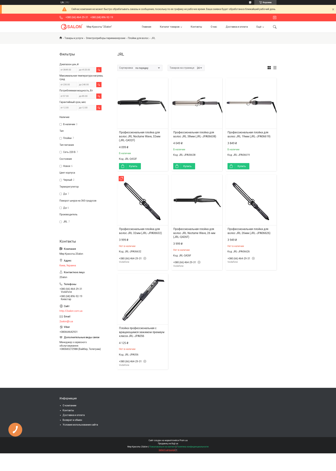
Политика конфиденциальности (193, 446)
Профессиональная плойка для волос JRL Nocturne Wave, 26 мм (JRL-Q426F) (194, 233)
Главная (146, 26)
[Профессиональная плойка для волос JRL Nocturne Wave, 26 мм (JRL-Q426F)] (197, 200)
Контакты (196, 26)
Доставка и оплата (237, 26)
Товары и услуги (73, 38)
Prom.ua (184, 440)
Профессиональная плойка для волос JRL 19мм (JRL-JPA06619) (248, 134)
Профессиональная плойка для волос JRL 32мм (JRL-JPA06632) (140, 231)
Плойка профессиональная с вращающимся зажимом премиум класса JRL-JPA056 (141, 332)
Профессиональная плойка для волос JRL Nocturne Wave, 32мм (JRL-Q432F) (139, 136)
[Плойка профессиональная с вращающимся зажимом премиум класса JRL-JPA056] (142, 299)
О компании (69, 405)
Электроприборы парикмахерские (105, 38)
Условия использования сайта (80, 424)
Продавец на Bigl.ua (168, 443)
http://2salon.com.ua (70, 311)
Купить (133, 166)
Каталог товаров (170, 26)
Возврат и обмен (72, 420)
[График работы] (274, 17)
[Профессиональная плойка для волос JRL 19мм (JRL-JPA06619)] (251, 103)
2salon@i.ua (66, 321)
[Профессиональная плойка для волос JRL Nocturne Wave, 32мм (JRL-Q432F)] (142, 103)
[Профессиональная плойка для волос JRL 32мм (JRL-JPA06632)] (142, 200)
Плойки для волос (138, 38)
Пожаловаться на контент (162, 446)
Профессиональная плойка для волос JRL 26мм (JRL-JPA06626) (248, 231)
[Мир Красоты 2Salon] (71, 27)
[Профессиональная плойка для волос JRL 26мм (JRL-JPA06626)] (251, 200)
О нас (214, 26)
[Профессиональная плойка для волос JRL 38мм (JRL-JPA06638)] (197, 103)
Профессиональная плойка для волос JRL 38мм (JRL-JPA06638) (194, 134)
